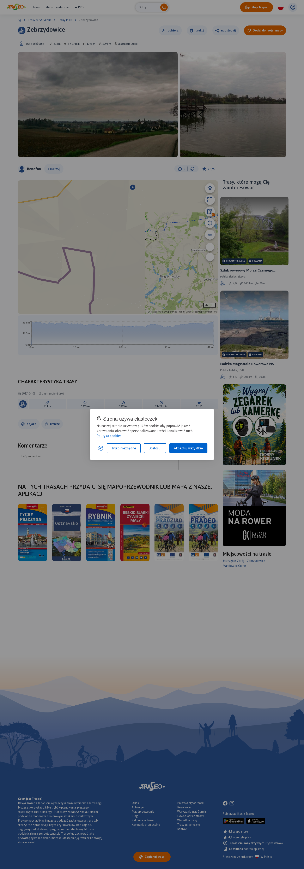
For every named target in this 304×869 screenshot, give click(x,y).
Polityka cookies (109, 436)
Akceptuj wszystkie (188, 448)
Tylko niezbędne (123, 448)
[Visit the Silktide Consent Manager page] (100, 448)
